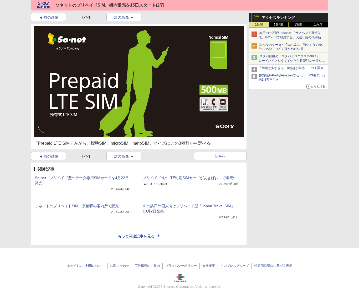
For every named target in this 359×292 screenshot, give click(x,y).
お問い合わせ (119, 266)
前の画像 (51, 17)
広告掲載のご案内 (147, 266)
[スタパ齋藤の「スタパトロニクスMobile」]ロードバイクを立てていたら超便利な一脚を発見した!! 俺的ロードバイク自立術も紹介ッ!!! (292, 60)
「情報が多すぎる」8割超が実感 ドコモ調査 (291, 68)
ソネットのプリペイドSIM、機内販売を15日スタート (105, 5)
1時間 (259, 25)
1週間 (298, 25)
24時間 (279, 25)
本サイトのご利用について (86, 266)
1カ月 (318, 25)
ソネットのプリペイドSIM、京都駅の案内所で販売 (77, 206)
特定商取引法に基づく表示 (273, 266)
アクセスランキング (278, 17)
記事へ (220, 156)
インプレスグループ (234, 266)
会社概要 (208, 266)
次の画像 (121, 17)
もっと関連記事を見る (136, 236)
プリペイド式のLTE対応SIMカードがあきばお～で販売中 (190, 178)
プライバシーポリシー (181, 266)
